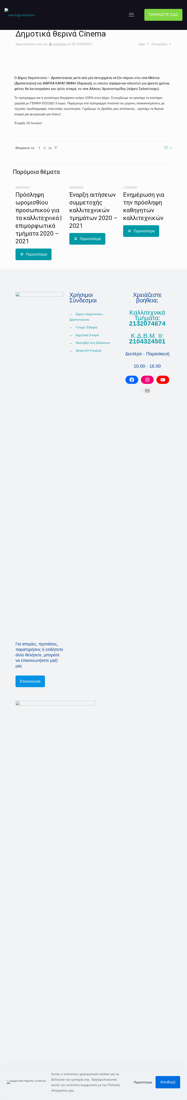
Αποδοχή (167, 1082)
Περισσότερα (143, 1082)
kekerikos (59, 44)
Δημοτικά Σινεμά (87, 335)
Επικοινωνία (30, 681)
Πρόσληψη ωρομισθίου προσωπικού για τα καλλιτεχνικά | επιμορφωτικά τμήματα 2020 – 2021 (39, 218)
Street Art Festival (88, 350)
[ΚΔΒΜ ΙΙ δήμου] (19, 15)
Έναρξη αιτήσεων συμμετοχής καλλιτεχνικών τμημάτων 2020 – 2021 (93, 210)
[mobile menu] (131, 15)
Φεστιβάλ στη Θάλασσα (93, 343)
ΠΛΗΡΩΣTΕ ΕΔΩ (163, 15)
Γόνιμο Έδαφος (87, 327)
